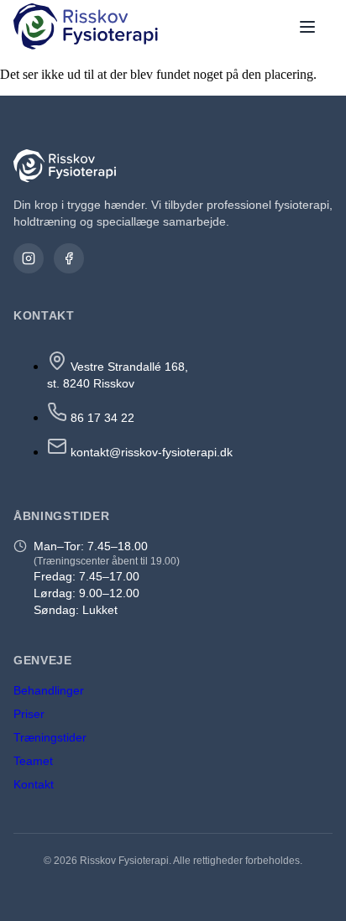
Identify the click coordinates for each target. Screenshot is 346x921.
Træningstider (49, 737)
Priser (29, 714)
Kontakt (33, 784)
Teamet (33, 761)
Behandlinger (48, 690)
